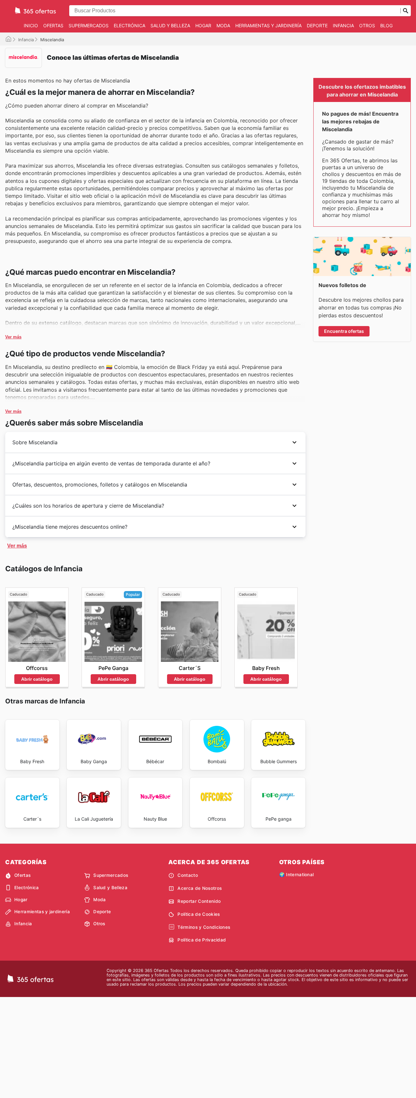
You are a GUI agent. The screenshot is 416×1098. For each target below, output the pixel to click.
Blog (386, 25)
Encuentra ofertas (344, 331)
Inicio (31, 25)
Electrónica (129, 25)
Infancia (343, 25)
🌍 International (296, 874)
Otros (367, 25)
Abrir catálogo (37, 679)
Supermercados (89, 25)
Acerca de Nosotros (199, 888)
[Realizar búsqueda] (405, 11)
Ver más (13, 336)
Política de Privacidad (201, 939)
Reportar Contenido (199, 901)
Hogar (203, 25)
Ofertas (53, 25)
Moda (223, 25)
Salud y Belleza (170, 25)
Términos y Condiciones (203, 927)
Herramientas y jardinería (268, 25)
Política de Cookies (198, 914)
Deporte (317, 25)
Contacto (187, 875)
